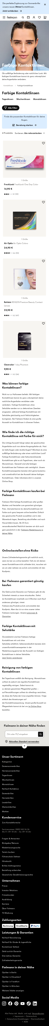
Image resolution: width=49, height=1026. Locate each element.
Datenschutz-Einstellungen (18, 1019)
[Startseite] (12, 17)
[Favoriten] (39, 17)
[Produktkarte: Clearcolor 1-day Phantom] (24, 349)
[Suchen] (22, 17)
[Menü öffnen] (4, 17)
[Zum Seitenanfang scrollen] (24, 746)
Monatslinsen (39, 99)
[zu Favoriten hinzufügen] (43, 143)
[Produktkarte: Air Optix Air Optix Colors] (24, 227)
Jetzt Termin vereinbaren (12, 658)
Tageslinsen (7, 99)
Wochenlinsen (23, 99)
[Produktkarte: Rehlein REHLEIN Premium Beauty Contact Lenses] (24, 288)
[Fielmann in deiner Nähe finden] (28, 17)
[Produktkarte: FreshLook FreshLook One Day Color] (24, 169)
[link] (24, 7)
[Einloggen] (33, 17)
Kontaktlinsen (8, 85)
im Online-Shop (34, 706)
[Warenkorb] (44, 17)
